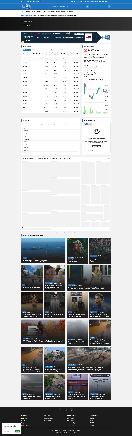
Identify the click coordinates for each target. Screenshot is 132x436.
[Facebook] (61, 410)
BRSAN (25, 89)
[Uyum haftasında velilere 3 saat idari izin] (89, 278)
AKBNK (25, 66)
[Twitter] (66, 410)
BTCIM (25, 100)
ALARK (25, 74)
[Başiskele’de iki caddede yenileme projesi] (54, 387)
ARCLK (25, 81)
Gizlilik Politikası (7, 431)
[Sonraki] (35, 15)
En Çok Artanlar (37, 50)
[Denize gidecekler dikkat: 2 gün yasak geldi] (77, 333)
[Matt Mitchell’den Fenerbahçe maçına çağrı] (54, 305)
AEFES (25, 62)
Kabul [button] (17, 431)
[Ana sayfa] (22, 11)
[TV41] (26, 6)
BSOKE (25, 96)
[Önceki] (33, 15)
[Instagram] (71, 410)
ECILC (24, 111)
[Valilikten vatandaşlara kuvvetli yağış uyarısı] (32, 387)
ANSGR (25, 77)
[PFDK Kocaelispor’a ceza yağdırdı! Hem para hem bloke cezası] (100, 251)
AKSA (24, 70)
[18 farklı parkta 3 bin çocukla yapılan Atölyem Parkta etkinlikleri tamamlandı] (54, 278)
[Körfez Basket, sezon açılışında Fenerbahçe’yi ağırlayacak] (32, 305)
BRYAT (25, 92)
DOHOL (25, 107)
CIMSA (25, 104)
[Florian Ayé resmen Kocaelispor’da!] (77, 251)
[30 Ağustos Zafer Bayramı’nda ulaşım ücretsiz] (43, 332)
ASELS (25, 85)
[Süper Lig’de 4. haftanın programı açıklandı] (100, 387)
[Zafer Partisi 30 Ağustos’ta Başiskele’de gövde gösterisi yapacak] (77, 387)
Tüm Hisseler (26, 50)
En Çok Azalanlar (48, 50)
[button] (109, 6)
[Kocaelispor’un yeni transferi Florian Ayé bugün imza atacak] (100, 305)
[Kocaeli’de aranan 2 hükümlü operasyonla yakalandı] (77, 305)
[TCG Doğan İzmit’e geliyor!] (43, 250)
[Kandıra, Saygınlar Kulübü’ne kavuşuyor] (32, 278)
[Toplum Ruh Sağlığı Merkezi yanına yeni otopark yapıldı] (54, 360)
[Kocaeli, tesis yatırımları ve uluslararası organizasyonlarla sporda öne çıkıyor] (89, 360)
